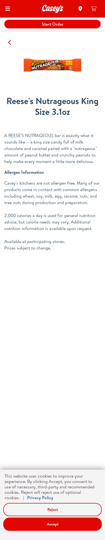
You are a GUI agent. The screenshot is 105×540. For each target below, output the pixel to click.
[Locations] (80, 8)
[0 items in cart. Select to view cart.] (94, 8)
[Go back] (10, 42)
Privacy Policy (40, 498)
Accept (52, 524)
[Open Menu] (7, 8)
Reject (52, 509)
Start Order (53, 24)
